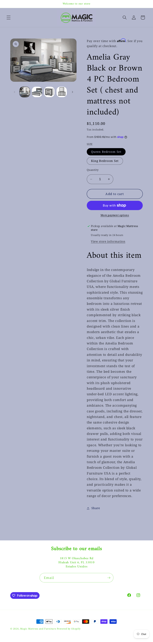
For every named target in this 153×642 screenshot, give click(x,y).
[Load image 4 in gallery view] (62, 92)
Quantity (93, 170)
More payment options (115, 215)
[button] (8, 17)
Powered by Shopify (69, 628)
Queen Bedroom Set (106, 152)
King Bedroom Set (105, 161)
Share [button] (95, 508)
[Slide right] (72, 92)
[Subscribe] (108, 578)
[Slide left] (14, 92)
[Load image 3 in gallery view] (49, 92)
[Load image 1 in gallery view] (25, 92)
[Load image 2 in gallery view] (37, 92)
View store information (108, 241)
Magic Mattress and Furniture (38, 628)
